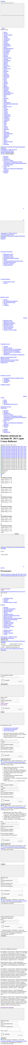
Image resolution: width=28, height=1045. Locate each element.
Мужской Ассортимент (6, 251)
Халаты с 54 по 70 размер (10, 329)
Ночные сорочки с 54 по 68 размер (12, 349)
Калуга (5, 70)
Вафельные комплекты (9, 323)
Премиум (6, 156)
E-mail (3, 676)
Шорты (5, 402)
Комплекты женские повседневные (10, 359)
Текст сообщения (5, 890)
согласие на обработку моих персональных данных (14, 900)
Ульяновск (6, 129)
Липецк (6, 82)
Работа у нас (7, 168)
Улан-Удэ (6, 128)
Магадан (6, 83)
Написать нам (4, 639)
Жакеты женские (5, 358)
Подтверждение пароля (7, 748)
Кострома (6, 74)
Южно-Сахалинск (8, 141)
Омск (5, 95)
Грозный (6, 59)
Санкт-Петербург (8, 35)
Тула (5, 125)
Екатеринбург (7, 60)
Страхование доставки (9, 163)
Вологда (6, 55)
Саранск (6, 112)
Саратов (6, 113)
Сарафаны (6, 305)
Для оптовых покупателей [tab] (10, 729)
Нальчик (6, 90)
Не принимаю (10, 1007)
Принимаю (3, 1007)
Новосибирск (7, 94)
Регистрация (4, 704)
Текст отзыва (4, 1030)
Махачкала (6, 87)
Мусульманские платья (9, 302)
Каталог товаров (9, 153)
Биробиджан (7, 44)
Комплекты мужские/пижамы (11, 258)
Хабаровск (6, 132)
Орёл (5, 97)
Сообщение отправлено (7, 918)
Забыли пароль (4, 703)
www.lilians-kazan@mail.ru (7, 151)
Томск (5, 124)
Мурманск (6, 89)
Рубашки (6, 382)
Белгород (6, 43)
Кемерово (6, 71)
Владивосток (7, 49)
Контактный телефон (6, 884)
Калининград (7, 68)
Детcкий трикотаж (8, 610)
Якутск (5, 143)
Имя (2, 739)
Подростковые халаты (9, 281)
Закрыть (3, 864)
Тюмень (6, 126)
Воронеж (6, 56)
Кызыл (5, 80)
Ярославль (6, 144)
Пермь (5, 101)
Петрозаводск (7, 102)
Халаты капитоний (8, 327)
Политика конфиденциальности (15, 648)
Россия (5, 32)
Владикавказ (7, 51)
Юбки (5, 400)
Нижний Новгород (8, 93)
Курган (5, 78)
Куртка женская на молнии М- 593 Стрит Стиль (13, 591)
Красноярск (7, 76)
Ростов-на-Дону (8, 106)
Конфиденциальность (20, 163)
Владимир (6, 52)
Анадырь (6, 37)
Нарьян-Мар (7, 91)
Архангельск (7, 39)
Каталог (6, 430)
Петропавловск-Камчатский (11, 103)
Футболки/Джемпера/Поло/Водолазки (13, 261)
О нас (5, 167)
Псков (5, 105)
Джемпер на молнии (6, 406)
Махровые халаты (8, 255)
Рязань (5, 107)
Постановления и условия (10, 602)
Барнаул (6, 41)
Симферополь (7, 116)
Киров (5, 72)
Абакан (5, 36)
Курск (5, 79)
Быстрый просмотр (5, 588)
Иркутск (6, 64)
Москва (5, 33)
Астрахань (6, 40)
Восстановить (4, 684)
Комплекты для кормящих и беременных (14, 354)
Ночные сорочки (8, 347)
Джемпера (6, 379)
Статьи (5, 634)
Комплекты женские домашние (12, 350)
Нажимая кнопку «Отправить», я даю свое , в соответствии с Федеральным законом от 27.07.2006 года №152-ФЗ (14, 901)
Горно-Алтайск (7, 57)
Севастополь (7, 114)
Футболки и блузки (9, 622)
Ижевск (6, 63)
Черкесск (6, 137)
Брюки (5, 259)
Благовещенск (7, 45)
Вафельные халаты (8, 254)
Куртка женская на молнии (7, 361)
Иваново (6, 62)
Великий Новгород (8, 48)
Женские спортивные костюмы (9, 357)
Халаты (5, 283)
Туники (5, 299)
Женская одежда (8, 611)
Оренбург (6, 98)
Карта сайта (4, 648)
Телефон (3, 741)
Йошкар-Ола (7, 66)
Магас (5, 84)
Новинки (6, 157)
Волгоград (6, 53)
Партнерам (13, 168)
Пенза (3, 28)
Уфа (5, 130)
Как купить (6, 161)
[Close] (12, 657)
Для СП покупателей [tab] (9, 730)
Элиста (5, 140)
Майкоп (6, 86)
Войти (2, 712)
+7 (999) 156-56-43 (9, 149)
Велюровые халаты (8, 257)
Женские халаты (8, 320)
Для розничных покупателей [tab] (11, 728)
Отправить (3, 935)
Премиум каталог (8, 630)
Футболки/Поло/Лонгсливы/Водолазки (14, 378)
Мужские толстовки (9, 263)
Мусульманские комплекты (11, 301)
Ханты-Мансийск (8, 133)
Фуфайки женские (5, 384)
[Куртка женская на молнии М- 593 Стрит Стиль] (13, 575)
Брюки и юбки (7, 625)
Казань (5, 67)
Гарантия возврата (8, 164)
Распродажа (7, 165)
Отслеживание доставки (16, 161)
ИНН (2, 789)
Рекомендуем (7, 159)
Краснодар (6, 75)
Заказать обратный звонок (7, 152)
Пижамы (6, 346)
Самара (5, 110)
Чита (5, 139)
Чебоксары (6, 134)
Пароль (3, 701)
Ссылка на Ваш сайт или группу (9, 835)
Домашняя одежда (8, 614)
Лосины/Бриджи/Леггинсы (10, 404)
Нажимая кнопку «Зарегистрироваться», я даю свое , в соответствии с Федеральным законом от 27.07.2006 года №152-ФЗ (14, 762)
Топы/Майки (7, 380)
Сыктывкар (6, 120)
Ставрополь (7, 118)
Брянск (5, 47)
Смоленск (6, 117)
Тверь (5, 122)
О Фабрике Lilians (8, 598)
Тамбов (5, 121)
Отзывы (6, 172)
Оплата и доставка (8, 160)
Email (2, 882)
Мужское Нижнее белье (10, 262)
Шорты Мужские (8, 265)
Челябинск (6, 136)
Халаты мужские (8, 328)
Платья (5, 303)
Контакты (6, 171)
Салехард (6, 109)
